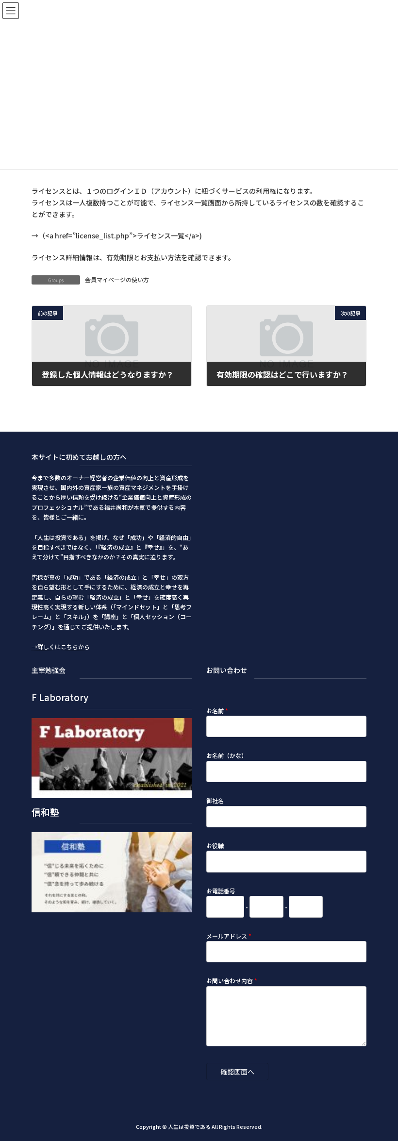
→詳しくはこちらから (61, 646)
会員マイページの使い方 (117, 279)
